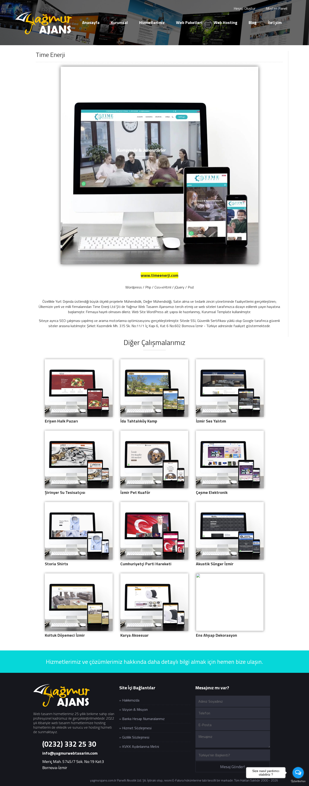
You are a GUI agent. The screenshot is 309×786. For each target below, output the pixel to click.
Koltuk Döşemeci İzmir (65, 635)
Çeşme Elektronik (212, 492)
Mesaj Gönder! (232, 767)
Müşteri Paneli (276, 8)
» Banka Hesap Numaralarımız (142, 718)
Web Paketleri (189, 22)
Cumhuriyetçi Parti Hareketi (145, 564)
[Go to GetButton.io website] (298, 781)
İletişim (275, 22)
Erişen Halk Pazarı (61, 421)
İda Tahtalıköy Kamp (138, 421)
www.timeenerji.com (159, 275)
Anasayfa (91, 22)
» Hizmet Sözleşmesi (135, 728)
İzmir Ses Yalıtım (211, 421)
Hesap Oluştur (244, 8)
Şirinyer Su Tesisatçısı (65, 492)
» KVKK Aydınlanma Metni (139, 746)
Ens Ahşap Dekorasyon (216, 635)
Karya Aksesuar (134, 635)
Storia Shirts (56, 564)
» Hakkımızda (129, 700)
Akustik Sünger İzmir (214, 564)
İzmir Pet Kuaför (135, 492)
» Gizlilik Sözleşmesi (134, 737)
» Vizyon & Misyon (133, 709)
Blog (253, 22)
